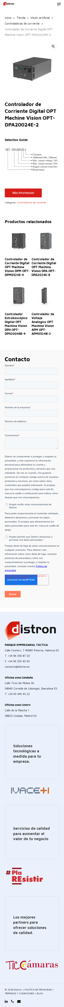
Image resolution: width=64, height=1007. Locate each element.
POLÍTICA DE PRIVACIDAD (38, 989)
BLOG (40, 993)
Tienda (21, 17)
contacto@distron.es (17, 666)
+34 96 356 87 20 (19, 655)
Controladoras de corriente (22, 23)
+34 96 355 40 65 (19, 661)
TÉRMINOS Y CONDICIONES (19, 993)
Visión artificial (40, 17)
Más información (23, 192)
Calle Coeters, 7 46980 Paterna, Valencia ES (32, 650)
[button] (53, 46)
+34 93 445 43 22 (19, 693)
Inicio (8, 17)
